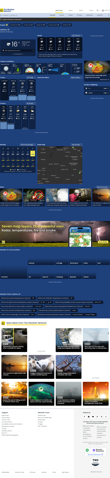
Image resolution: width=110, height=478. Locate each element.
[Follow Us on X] (106, 417)
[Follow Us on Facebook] (84, 417)
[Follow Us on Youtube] (93, 417)
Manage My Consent (8, 426)
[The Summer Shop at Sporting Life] (103, 272)
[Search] (97, 10)
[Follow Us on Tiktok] (97, 417)
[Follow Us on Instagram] (89, 417)
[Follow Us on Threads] (101, 417)
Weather (6, 15)
